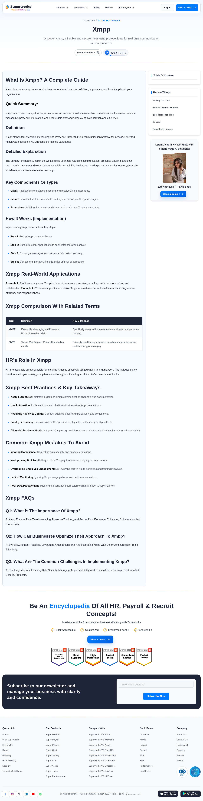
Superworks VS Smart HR (102, 766)
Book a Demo (185, 7)
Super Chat (51, 750)
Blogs (5, 750)
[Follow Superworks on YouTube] (33, 794)
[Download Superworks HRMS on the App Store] (168, 794)
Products (60, 7)
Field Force (145, 771)
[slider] (117, 54)
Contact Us (182, 739)
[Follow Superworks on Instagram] (12, 794)
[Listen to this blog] (107, 52)
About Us (181, 734)
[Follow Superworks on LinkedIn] (26, 794)
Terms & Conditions (12, 771)
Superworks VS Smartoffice (102, 755)
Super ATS (51, 760)
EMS (142, 760)
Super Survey (52, 755)
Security (6, 766)
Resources (79, 7)
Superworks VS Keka (99, 734)
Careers (181, 750)
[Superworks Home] (18, 10)
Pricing (96, 7)
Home (5, 734)
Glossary (89, 20)
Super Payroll (52, 739)
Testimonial (182, 745)
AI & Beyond (124, 7)
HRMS (143, 739)
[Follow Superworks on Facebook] (5, 794)
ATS (142, 755)
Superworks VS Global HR (102, 760)
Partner (109, 7)
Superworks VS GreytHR (101, 750)
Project (143, 745)
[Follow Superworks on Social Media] (40, 794)
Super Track (52, 771)
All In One (145, 734)
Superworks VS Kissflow (101, 771)
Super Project (52, 745)
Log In (167, 7)
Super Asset (52, 766)
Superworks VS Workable (101, 739)
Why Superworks (10, 739)
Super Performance (55, 776)
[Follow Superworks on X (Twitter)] (19, 794)
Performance (146, 766)
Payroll (143, 750)
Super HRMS (52, 734)
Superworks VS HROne (100, 776)
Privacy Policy (9, 760)
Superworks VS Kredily (100, 745)
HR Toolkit (7, 745)
